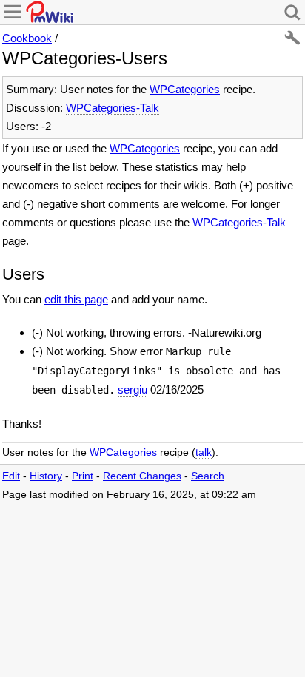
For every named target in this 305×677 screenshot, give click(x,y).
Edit (11, 476)
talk (203, 452)
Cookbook (27, 38)
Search (207, 476)
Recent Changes (142, 476)
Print (82, 476)
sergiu (132, 389)
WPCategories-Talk (112, 107)
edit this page (76, 299)
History (46, 476)
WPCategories (185, 89)
